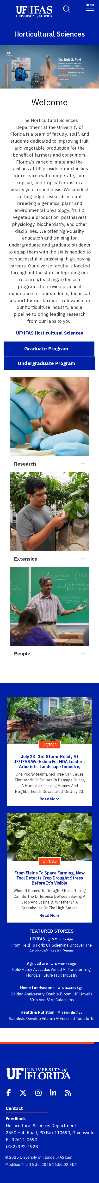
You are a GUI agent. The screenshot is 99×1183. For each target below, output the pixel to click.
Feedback (16, 1118)
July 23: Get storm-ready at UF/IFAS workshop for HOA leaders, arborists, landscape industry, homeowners (49, 764)
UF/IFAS (37, 938)
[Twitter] (23, 1092)
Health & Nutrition (37, 1012)
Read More (50, 799)
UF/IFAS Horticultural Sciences (49, 333)
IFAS (60, 1157)
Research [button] (25, 464)
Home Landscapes (37, 987)
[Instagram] (39, 1092)
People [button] (22, 653)
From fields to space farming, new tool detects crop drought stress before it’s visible (49, 878)
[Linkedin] (53, 1092)
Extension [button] (25, 559)
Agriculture (37, 963)
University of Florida (37, 1157)
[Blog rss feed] (68, 1092)
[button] (49, 348)
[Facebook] (9, 1092)
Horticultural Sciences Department (41, 1125)
